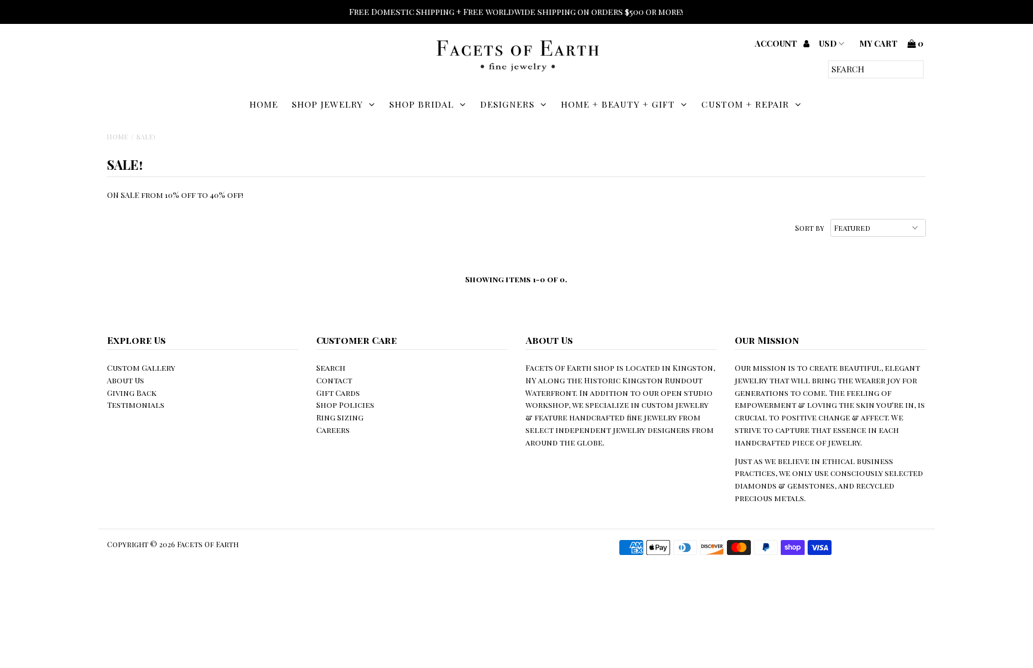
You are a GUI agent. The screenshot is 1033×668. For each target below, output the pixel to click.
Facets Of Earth (208, 544)
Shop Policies (345, 404)
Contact (334, 380)
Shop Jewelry (327, 104)
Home (263, 104)
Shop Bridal (421, 104)
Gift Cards (338, 393)
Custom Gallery (141, 367)
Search (331, 367)
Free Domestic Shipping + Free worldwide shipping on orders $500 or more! (516, 11)
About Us (125, 380)
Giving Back (132, 393)
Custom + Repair (745, 104)
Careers (333, 430)
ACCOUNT (777, 43)
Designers (507, 104)
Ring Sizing (339, 417)
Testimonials (135, 404)
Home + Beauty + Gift (618, 104)
